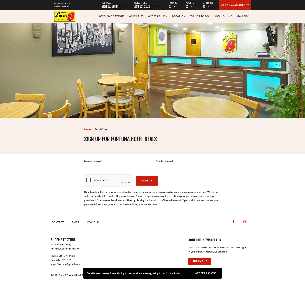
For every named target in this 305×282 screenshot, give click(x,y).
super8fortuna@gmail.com (65, 264)
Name (93, 161)
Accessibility (157, 16)
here (154, 204)
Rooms (173, 3)
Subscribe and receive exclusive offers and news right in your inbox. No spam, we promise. (217, 249)
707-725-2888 (61, 6)
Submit (147, 180)
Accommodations (111, 16)
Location (178, 16)
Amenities (136, 16)
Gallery (243, 16)
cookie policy (173, 273)
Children (208, 3)
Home (87, 129)
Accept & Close (205, 273)
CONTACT (58, 222)
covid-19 (93, 222)
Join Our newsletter (204, 240)
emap (75, 222)
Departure (140, 3)
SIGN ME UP (200, 261)
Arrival (106, 3)
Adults (190, 3)
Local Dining (223, 16)
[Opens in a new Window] (64, 16)
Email (164, 161)
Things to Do (199, 16)
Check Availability (235, 5)
